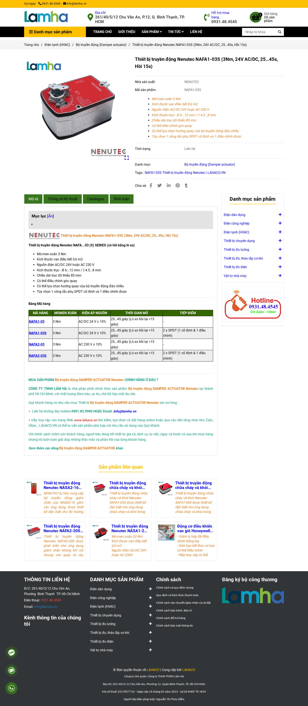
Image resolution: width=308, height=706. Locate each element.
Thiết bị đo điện (235, 267)
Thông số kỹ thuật (63, 199)
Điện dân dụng (234, 215)
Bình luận (121, 199)
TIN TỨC (175, 32)
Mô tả (33, 199)
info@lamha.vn (77, 3)
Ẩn (50, 216)
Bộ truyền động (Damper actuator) (101, 45)
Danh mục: (143, 164)
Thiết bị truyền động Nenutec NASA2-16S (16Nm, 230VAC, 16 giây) (62, 485)
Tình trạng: (143, 149)
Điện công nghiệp (237, 223)
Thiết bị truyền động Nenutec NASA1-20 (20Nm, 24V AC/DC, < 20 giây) (129, 528)
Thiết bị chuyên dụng (239, 241)
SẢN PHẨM (151, 32)
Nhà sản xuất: (145, 82)
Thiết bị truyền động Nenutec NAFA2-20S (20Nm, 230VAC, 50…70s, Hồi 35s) (63, 528)
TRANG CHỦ (102, 32)
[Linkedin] (169, 185)
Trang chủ (31, 45)
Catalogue (95, 199)
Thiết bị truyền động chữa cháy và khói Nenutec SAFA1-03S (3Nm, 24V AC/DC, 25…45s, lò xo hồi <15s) (193, 485)
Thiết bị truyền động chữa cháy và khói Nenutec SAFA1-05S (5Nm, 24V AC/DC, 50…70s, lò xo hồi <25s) (127, 485)
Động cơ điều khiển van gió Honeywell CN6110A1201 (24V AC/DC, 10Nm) (195, 528)
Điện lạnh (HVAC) (57, 45)
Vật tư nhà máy (235, 276)
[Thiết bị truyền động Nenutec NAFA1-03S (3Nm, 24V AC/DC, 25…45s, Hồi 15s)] (46, 17)
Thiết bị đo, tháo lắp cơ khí (243, 258)
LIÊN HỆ (196, 32)
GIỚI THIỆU (126, 32)
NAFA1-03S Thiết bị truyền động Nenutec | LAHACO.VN (185, 173)
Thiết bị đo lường (236, 250)
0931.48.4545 (51, 3)
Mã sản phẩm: (146, 90)
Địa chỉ (100, 12)
